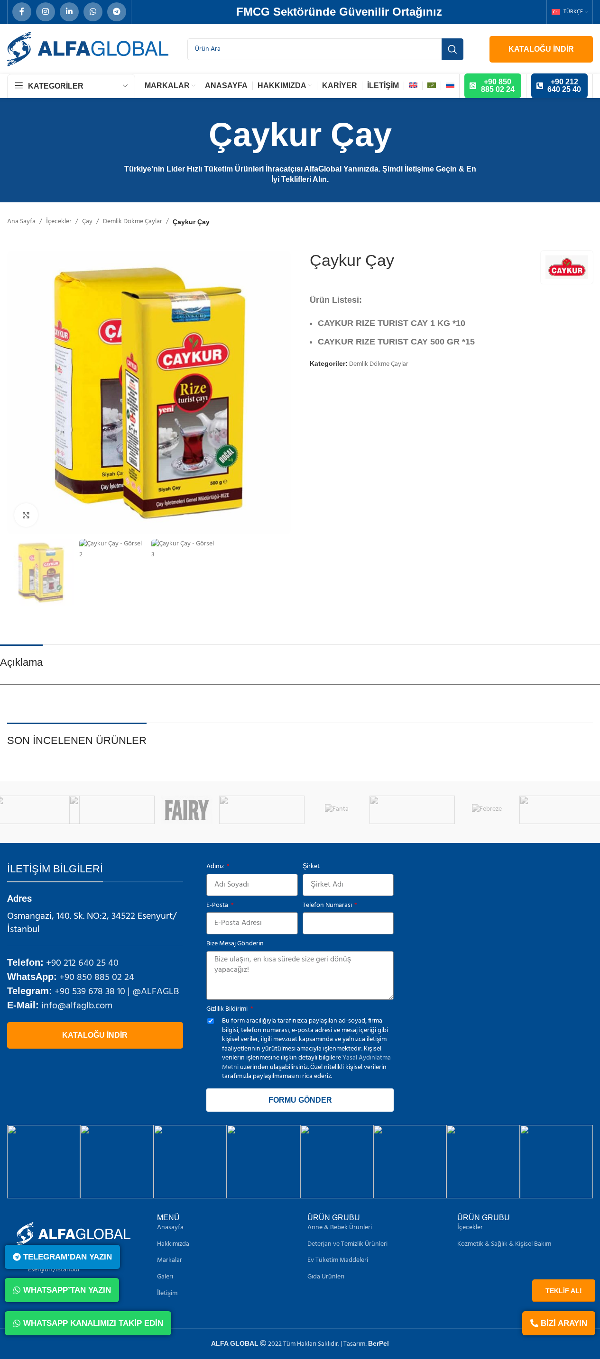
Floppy (355, 809)
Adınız (215, 866)
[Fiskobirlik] (280, 810)
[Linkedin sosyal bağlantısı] (69, 11)
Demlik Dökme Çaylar (132, 222)
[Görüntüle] (26, 515)
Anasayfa (170, 1227)
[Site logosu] (87, 49)
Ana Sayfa (21, 222)
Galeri (165, 1277)
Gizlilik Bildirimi (227, 1009)
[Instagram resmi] (43, 1161)
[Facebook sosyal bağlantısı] (21, 11)
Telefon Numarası (328, 905)
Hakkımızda (173, 1244)
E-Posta (218, 905)
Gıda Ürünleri (325, 1277)
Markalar (169, 1260)
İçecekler (59, 222)
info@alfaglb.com (76, 1006)
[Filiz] (55, 810)
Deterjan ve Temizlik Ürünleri (347, 1244)
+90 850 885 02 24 (96, 977)
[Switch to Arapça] (431, 86)
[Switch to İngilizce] (413, 86)
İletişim (167, 1293)
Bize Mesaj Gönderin (235, 944)
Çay (87, 222)
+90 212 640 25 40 (82, 963)
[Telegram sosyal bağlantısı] (116, 11)
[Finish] (130, 810)
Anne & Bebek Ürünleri (339, 1227)
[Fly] (430, 810)
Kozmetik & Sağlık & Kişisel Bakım (504, 1244)
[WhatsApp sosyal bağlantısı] (92, 11)
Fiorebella (205, 809)
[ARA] (452, 49)
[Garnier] (505, 810)
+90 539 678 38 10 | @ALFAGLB (117, 991)
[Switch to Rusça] (450, 86)
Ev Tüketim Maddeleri (337, 1260)
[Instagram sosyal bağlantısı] (45, 11)
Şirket (311, 866)
